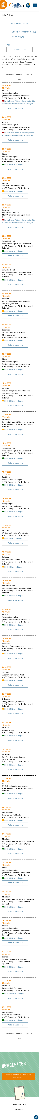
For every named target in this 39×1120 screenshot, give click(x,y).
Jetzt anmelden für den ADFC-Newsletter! (18, 1076)
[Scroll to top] (34, 1115)
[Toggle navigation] (35, 5)
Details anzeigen (15, 108)
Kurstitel (28, 74)
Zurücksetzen (19, 50)
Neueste (19, 74)
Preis (19, 80)
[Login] (23, 6)
